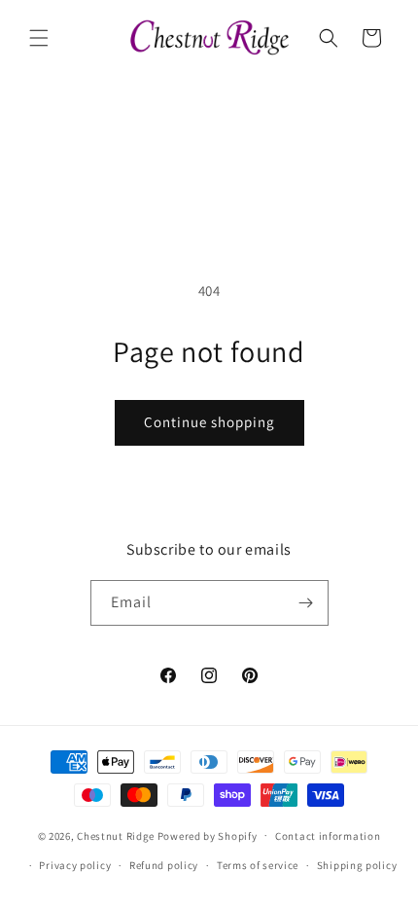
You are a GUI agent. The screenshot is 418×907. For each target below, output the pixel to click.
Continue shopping (209, 422)
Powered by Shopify (207, 835)
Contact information (327, 836)
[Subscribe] (306, 603)
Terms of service (257, 865)
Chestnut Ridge (116, 835)
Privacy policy (75, 865)
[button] (38, 38)
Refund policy (163, 865)
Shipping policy (357, 865)
